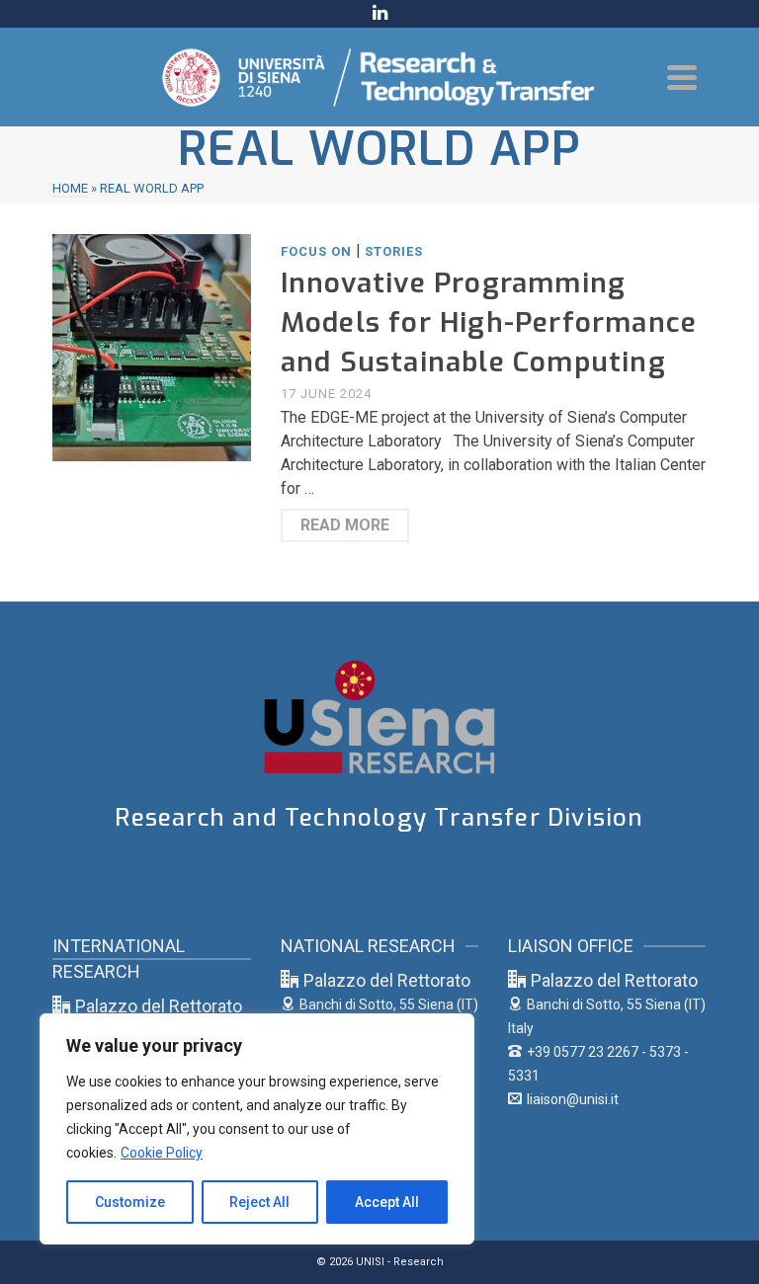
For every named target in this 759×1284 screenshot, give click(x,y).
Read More (344, 525)
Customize (130, 1202)
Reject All (259, 1202)
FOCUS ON (316, 251)
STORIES (394, 251)
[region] (257, 1128)
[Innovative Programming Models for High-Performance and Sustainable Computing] (151, 346)
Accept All (387, 1202)
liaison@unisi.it (573, 1099)
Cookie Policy (162, 1153)
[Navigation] (682, 77)
